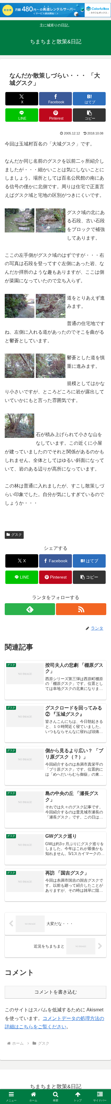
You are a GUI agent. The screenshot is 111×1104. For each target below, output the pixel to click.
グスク (16, 535)
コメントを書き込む (55, 991)
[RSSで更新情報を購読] (81, 609)
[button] (89, 115)
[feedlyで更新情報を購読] (30, 609)
